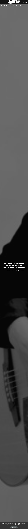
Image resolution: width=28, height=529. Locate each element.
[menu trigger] (2, 2)
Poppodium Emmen (10, 270)
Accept (14, 527)
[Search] (26, 2)
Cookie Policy (18, 524)
